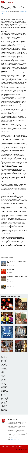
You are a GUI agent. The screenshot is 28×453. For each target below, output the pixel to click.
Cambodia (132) (4, 363)
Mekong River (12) (4, 388)
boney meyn (10, 281)
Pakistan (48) (3, 395)
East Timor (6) (4, 365)
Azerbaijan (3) (4, 357)
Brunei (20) (3, 361)
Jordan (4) (3, 376)
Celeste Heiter (11, 288)
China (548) (3, 364)
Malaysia (7, 335)
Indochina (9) (3, 368)
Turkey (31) (3, 406)
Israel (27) (3, 374)
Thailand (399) (4, 405)
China (7, 307)
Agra (3, 13)
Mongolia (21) (3, 390)
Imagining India (10, 269)
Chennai (11, 13)
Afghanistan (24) (4, 354)
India (21, 11)
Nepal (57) (3, 394)
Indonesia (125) (4, 369)
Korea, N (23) (3, 379)
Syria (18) (3, 402)
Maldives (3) (3, 387)
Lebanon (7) (3, 384)
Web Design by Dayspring (21, 449)
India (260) (3, 367)
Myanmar (21, 307)
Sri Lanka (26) (4, 401)
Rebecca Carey (11, 265)
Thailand (21, 349)
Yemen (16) (3, 412)
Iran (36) (2, 371)
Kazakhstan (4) (4, 378)
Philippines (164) (4, 397)
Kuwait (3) (3, 382)
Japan (15, 286)
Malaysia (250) (4, 386)
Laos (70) (3, 383)
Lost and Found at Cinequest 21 (14, 285)
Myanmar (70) (4, 393)
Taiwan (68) (3, 403)
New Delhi (24, 11)
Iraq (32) (2, 372)
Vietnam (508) (4, 410)
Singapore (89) (4, 399)
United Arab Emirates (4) (6, 408)
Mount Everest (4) (4, 391)
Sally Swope (4, 11)
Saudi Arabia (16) (4, 398)
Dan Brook (10, 272)
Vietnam (12, 286)
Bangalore (6, 13)
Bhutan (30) (3, 360)
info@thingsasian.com (15, 439)
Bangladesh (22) (4, 359)
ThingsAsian (7, 2)
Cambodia (7, 349)
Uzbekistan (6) (4, 409)
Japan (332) (3, 375)
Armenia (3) (3, 356)
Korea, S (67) (3, 380)
